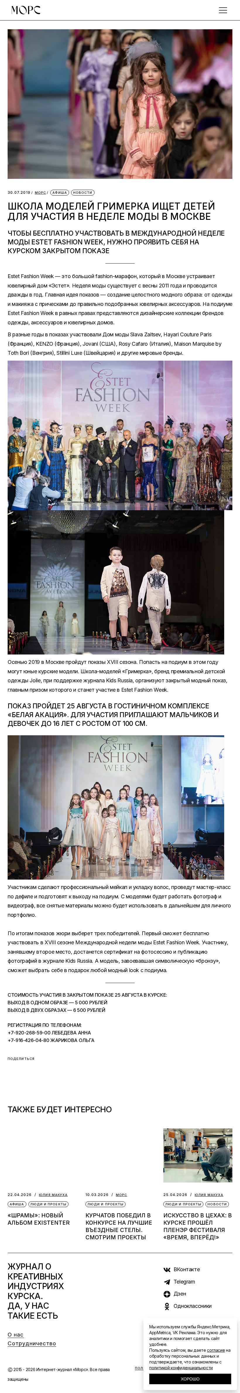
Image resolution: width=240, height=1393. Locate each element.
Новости (82, 193)
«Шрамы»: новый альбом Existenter (39, 1219)
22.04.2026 (20, 1194)
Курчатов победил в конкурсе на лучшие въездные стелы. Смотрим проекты (118, 1226)
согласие (216, 1350)
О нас (16, 1334)
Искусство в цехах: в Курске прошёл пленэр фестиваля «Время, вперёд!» (197, 1226)
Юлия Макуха (53, 1195)
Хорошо (190, 1379)
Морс (40, 192)
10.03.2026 (97, 1194)
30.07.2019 (19, 192)
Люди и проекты (48, 1204)
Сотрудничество (32, 1343)
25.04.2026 (175, 1194)
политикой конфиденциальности (181, 1367)
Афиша (59, 193)
